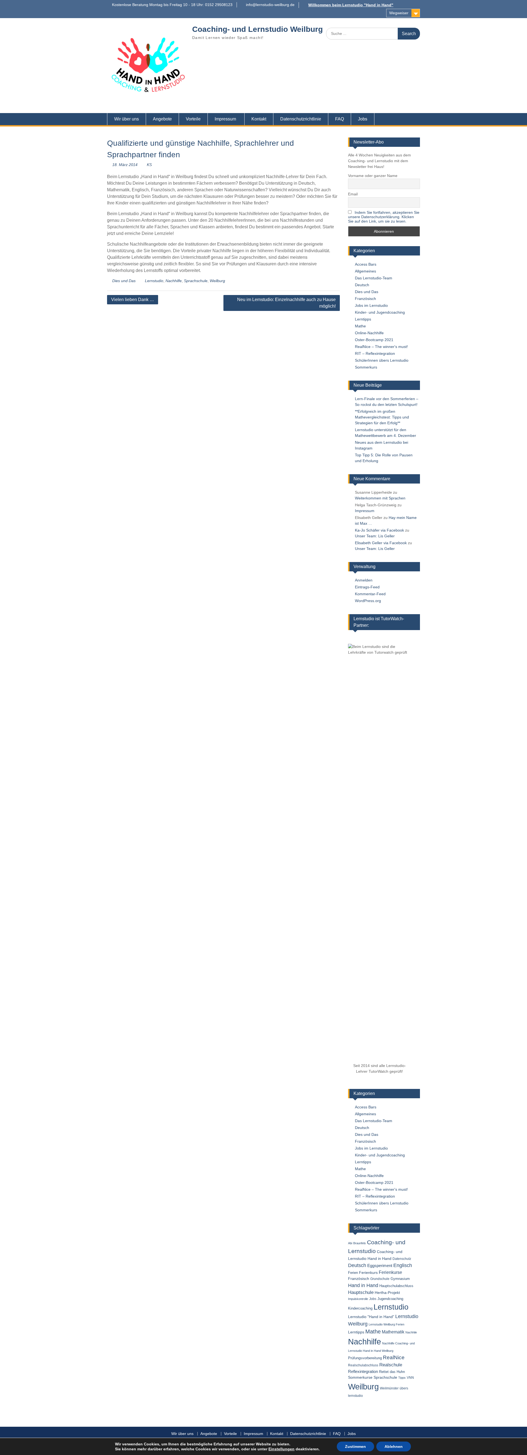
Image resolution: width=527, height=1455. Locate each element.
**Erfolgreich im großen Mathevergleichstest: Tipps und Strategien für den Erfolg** (382, 417)
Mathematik (393, 1332)
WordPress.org (368, 601)
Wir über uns (126, 119)
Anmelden (363, 580)
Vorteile (193, 119)
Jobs (362, 119)
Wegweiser (398, 13)
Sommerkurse (360, 1377)
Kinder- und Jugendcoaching (380, 312)
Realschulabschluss (363, 1365)
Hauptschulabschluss (396, 1286)
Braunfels (359, 1243)
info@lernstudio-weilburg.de (270, 4)
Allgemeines (365, 271)
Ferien (353, 1273)
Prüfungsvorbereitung (365, 1358)
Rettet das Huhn (392, 1372)
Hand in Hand (363, 1285)
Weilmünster (389, 1388)
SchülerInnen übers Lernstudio (381, 360)
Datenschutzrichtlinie (300, 119)
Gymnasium (400, 1279)
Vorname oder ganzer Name (372, 175)
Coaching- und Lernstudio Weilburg (257, 29)
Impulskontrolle (358, 1298)
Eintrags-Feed (367, 587)
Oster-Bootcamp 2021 (374, 340)
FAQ (339, 119)
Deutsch (362, 285)
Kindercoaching (360, 1308)
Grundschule (379, 1279)
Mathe (360, 326)
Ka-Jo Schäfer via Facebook (379, 530)
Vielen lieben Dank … (132, 299)
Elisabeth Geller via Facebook (381, 543)
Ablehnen (394, 1446)
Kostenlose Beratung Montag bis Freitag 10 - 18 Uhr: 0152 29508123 (172, 4)
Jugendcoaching (390, 1299)
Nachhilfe (174, 281)
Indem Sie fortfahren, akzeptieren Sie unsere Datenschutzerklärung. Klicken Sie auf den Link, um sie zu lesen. (383, 216)
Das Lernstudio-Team (373, 278)
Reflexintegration (363, 1371)
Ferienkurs (368, 1273)
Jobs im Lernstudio (371, 305)
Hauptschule (361, 1292)
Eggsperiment (379, 1265)
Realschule (390, 1364)
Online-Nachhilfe (369, 333)
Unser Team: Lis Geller (375, 536)
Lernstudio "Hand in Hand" (371, 1316)
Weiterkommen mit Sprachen (380, 498)
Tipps (402, 1377)
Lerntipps (363, 319)
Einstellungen (281, 1449)
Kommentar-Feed (370, 594)
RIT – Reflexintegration (375, 353)
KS (149, 164)
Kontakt (258, 119)
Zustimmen (355, 1446)
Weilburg (217, 281)
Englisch (402, 1265)
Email (353, 194)
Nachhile (411, 1332)
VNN (410, 1378)
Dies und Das (124, 281)
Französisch (365, 298)
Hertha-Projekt (387, 1293)
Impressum (225, 119)
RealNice (394, 1357)
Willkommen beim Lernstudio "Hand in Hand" (350, 5)
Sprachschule (196, 281)
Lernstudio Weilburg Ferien (386, 1324)
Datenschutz (402, 1259)
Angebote (162, 119)
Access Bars (365, 264)
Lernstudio (154, 281)
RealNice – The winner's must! (381, 346)
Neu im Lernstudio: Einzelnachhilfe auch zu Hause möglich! (286, 302)
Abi (350, 1243)
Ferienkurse (390, 1272)
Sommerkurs (366, 367)
